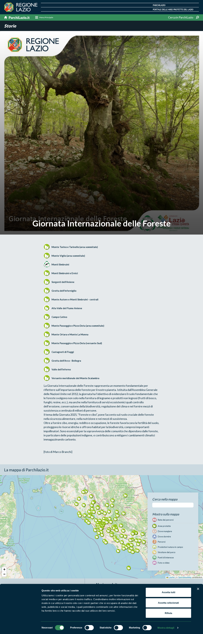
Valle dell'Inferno (61, 369)
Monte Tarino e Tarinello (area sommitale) (75, 247)
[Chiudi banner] (198, 589)
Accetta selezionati (168, 602)
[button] (94, 512)
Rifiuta (168, 613)
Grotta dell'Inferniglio (64, 290)
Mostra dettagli (165, 627)
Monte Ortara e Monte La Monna (70, 334)
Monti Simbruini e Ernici (65, 273)
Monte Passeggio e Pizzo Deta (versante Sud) (77, 343)
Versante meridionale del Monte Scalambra (75, 378)
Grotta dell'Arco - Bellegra (66, 360)
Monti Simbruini (60, 264)
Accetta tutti (168, 592)
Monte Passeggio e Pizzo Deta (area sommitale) (78, 325)
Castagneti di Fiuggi (63, 351)
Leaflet (171, 577)
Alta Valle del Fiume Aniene (67, 308)
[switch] (89, 627)
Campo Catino (59, 316)
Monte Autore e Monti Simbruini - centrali (75, 299)
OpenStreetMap (185, 577)
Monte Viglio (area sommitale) (68, 255)
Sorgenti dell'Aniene (63, 282)
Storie (10, 25)
